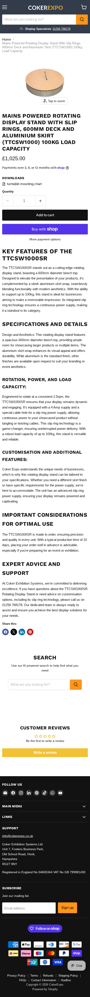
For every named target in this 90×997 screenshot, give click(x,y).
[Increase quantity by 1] (40, 200)
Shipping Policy (68, 975)
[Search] (82, 19)
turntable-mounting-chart (24, 184)
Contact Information (43, 980)
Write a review (45, 752)
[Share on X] (13, 632)
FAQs (22, 980)
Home (6, 39)
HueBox (66, 980)
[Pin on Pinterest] (30, 632)
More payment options (45, 239)
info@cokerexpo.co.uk (17, 836)
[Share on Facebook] (5, 632)
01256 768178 (61, 29)
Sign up (67, 907)
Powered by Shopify (45, 989)
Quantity (8, 191)
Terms (34, 975)
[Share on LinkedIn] (22, 632)
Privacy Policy (16, 975)
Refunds (48, 975)
